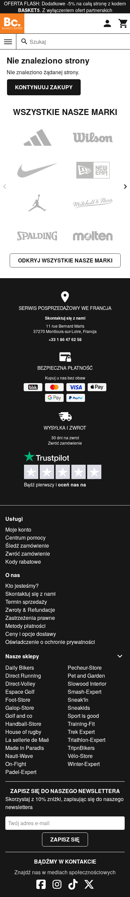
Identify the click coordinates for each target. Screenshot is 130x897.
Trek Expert (81, 732)
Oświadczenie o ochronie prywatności (50, 642)
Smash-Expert (84, 691)
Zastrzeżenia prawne (30, 618)
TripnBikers (81, 748)
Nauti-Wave (19, 756)
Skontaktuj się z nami (65, 318)
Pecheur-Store (85, 667)
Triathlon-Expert (86, 740)
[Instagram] (57, 885)
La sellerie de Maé (27, 740)
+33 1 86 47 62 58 (65, 339)
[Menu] (8, 42)
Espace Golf (19, 691)
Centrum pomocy (25, 537)
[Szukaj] (24, 41)
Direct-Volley (20, 683)
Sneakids (79, 707)
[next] (125, 186)
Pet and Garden (86, 675)
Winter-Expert (84, 764)
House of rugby (23, 732)
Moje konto (18, 529)
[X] (89, 885)
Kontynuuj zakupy (44, 87)
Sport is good (83, 715)
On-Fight (15, 764)
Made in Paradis (24, 748)
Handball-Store (23, 723)
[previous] (4, 186)
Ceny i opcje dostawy (30, 634)
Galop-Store (19, 707)
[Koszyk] (123, 23)
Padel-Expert (20, 772)
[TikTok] (73, 885)
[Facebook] (41, 885)
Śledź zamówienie (27, 545)
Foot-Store (17, 699)
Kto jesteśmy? (22, 585)
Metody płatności (25, 626)
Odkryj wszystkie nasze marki (65, 260)
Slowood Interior (87, 683)
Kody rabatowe (23, 561)
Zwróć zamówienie (65, 443)
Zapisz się (65, 839)
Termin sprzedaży (26, 601)
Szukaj (38, 41)
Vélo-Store (80, 756)
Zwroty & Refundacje (30, 609)
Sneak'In (78, 699)
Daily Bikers (19, 667)
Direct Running (23, 675)
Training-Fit (81, 723)
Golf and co (18, 715)
